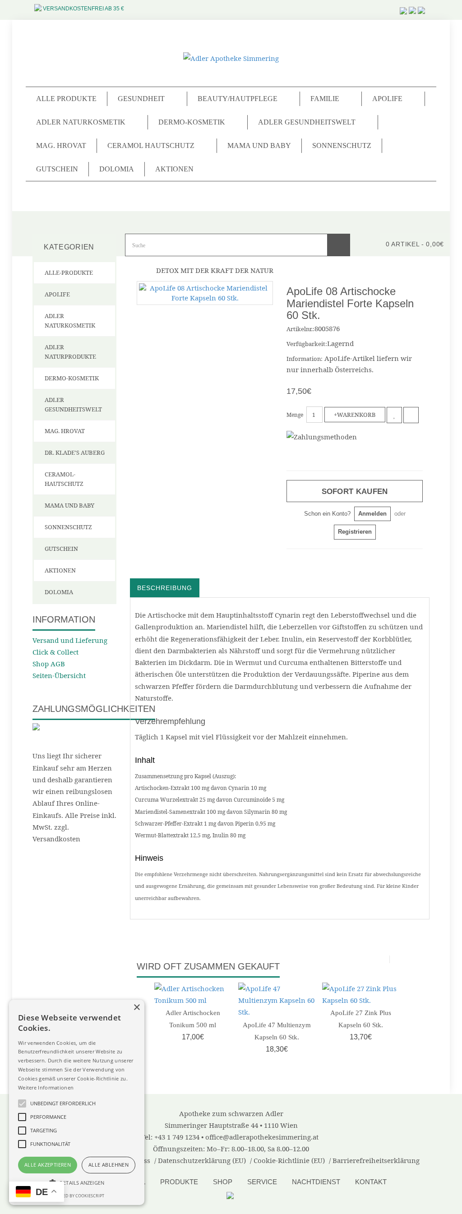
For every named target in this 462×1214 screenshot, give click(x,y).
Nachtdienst (316, 1182)
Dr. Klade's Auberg (75, 452)
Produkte (179, 1182)
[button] (76, 1182)
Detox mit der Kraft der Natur (214, 270)
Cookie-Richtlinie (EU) (289, 1160)
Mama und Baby (259, 145)
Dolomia (116, 169)
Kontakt (371, 1182)
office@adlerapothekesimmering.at (262, 1136)
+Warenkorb (355, 415)
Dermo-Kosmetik (72, 378)
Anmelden (372, 513)
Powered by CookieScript (76, 1196)
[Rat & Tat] (231, 1194)
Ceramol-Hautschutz (64, 479)
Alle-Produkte (69, 272)
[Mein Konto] (421, 5)
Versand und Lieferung (69, 640)
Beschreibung (164, 587)
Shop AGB (48, 663)
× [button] (136, 1007)
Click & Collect (55, 651)
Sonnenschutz (341, 145)
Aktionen (174, 169)
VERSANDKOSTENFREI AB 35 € (83, 8)
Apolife (57, 294)
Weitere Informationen (46, 1087)
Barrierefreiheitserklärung (376, 1160)
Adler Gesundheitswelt (73, 404)
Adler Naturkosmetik (70, 320)
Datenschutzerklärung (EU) (202, 1160)
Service (262, 1182)
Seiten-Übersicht (59, 675)
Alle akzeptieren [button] (47, 1164)
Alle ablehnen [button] (108, 1164)
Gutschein (57, 169)
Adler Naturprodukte (70, 351)
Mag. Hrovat (61, 145)
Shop (222, 1182)
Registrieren (355, 531)
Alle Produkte (66, 98)
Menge (294, 415)
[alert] (76, 1102)
